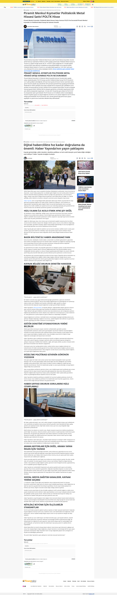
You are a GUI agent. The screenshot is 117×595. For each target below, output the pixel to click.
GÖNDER (73, 120)
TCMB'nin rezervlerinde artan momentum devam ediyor (85, 188)
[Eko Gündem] (85, 165)
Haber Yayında (27, 200)
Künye (84, 1)
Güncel (39, 1)
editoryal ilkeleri (37, 307)
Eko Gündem (57, 1)
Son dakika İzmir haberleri (36, 586)
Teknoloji (48, 1)
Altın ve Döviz (67, 586)
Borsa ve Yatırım (64, 1)
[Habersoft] (91, 593)
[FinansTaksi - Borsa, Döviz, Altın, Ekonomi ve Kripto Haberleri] (29, 581)
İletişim (88, 1)
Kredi (52, 1)
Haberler (44, 1)
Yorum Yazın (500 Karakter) (29, 110)
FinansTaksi (27, 10)
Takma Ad (26, 103)
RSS (25, 593)
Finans (73, 586)
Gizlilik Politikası (91, 586)
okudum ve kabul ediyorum (36, 120)
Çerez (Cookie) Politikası (81, 586)
